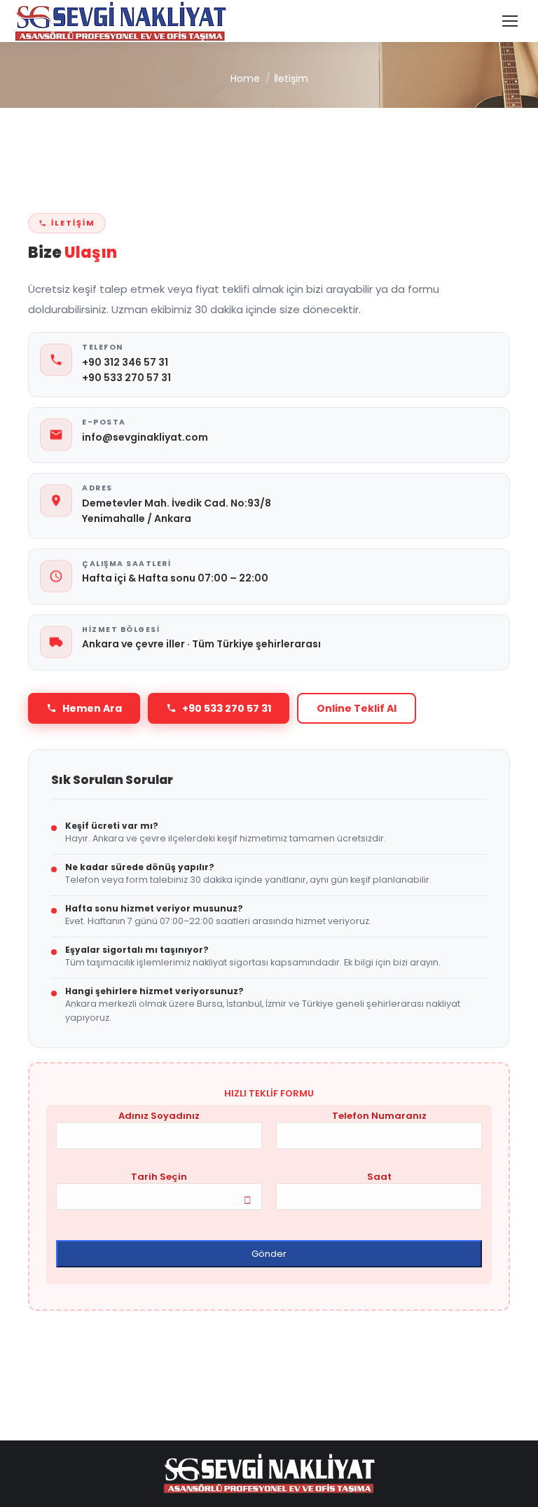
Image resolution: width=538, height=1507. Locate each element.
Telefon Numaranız (379, 1115)
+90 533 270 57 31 (126, 378)
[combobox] (159, 1196)
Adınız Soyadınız (159, 1115)
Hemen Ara (92, 708)
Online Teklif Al (356, 708)
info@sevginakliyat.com (145, 437)
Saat (379, 1176)
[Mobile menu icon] (510, 21)
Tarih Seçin (159, 1176)
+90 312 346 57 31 (125, 362)
